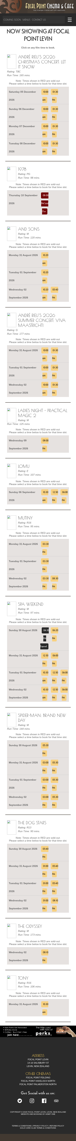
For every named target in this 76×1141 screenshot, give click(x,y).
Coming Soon (12, 19)
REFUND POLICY (57, 1126)
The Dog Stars (32, 822)
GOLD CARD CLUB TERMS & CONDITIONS (38, 1128)
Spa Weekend (30, 604)
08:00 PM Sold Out (44, 203)
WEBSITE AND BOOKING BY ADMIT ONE (38, 1114)
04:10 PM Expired (44, 638)
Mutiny (25, 517)
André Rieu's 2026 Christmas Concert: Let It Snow (42, 61)
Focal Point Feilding (38, 1077)
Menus (26, 19)
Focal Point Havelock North (38, 1081)
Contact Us (39, 19)
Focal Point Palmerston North (38, 1084)
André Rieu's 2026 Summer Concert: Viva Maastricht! (42, 320)
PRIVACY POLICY (40, 1126)
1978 (22, 169)
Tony (23, 978)
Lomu (24, 466)
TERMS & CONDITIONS (21, 1126)
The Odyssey (30, 926)
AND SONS (28, 229)
